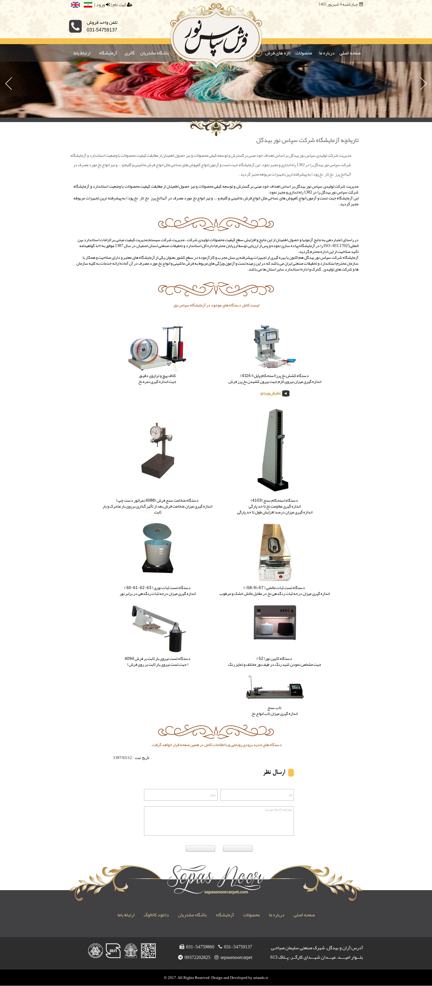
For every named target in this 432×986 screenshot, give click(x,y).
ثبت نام (119, 4)
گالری (130, 53)
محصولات (303, 53)
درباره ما (327, 53)
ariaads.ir (260, 978)
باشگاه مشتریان (154, 53)
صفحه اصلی (350, 53)
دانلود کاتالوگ (156, 915)
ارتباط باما (82, 53)
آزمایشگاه (108, 53)
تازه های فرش (278, 53)
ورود (100, 4)
